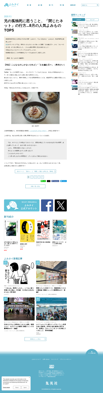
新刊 (51, 5)
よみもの (78, 19)
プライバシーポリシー (65, 359)
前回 (7, 44)
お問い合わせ (46, 359)
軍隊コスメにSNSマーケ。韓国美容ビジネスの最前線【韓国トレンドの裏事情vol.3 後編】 (51, 290)
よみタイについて (36, 359)
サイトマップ (54, 359)
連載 (40, 5)
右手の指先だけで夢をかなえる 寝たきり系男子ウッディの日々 (11, 243)
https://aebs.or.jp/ (51, 376)
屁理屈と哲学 (23, 244)
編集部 (72, 5)
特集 (62, 5)
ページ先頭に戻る (91, 355)
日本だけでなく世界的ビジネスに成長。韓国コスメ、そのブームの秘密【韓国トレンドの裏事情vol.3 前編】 (19, 326)
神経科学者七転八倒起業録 (43, 242)
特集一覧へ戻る (35, 186)
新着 (29, 5)
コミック (92, 19)
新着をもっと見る (35, 339)
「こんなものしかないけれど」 (38, 131)
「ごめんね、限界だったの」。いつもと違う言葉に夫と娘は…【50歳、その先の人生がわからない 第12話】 (19, 290)
